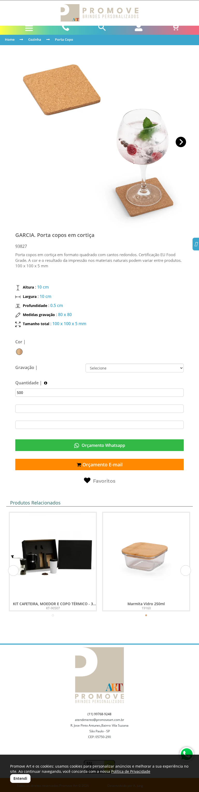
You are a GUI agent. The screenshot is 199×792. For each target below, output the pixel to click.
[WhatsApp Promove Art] (187, 754)
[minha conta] (138, 27)
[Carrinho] (175, 27)
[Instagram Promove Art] (195, 244)
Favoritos (104, 481)
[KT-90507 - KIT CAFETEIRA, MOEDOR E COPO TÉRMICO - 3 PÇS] (53, 556)
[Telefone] (65, 27)
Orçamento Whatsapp (103, 445)
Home (10, 39)
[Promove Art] (99, 13)
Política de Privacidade (130, 771)
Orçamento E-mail (102, 464)
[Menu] (29, 28)
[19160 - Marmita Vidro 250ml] (146, 556)
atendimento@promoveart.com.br (99, 720)
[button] (181, 142)
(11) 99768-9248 (99, 714)
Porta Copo (64, 39)
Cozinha (34, 39)
